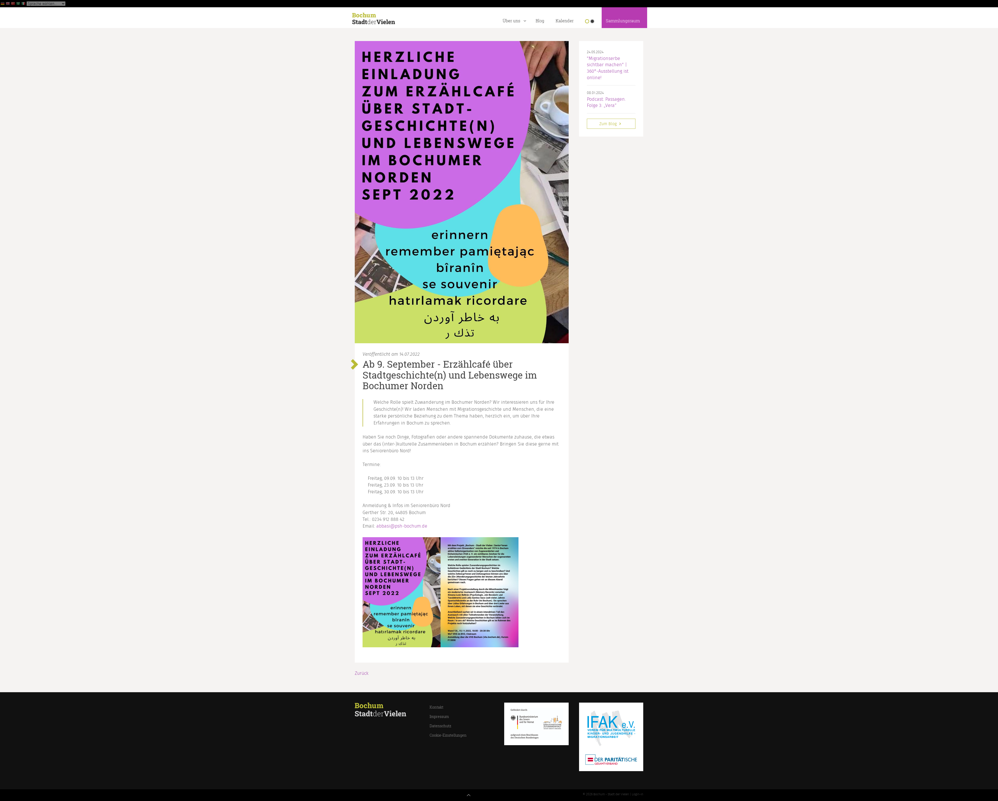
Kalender (565, 21)
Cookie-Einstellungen (448, 735)
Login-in (637, 794)
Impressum (439, 716)
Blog (540, 21)
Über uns (511, 21)
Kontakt (436, 707)
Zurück (362, 673)
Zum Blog (608, 124)
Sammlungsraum (623, 21)
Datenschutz (440, 725)
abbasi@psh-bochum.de (401, 526)
